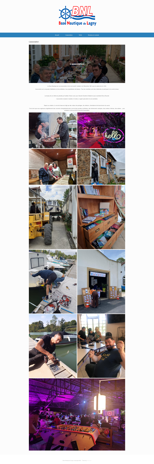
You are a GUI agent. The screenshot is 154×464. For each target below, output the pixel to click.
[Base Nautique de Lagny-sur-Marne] (77, 15)
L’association (69, 35)
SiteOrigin (89, 460)
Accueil (57, 35)
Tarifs (80, 35)
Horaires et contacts (93, 35)
